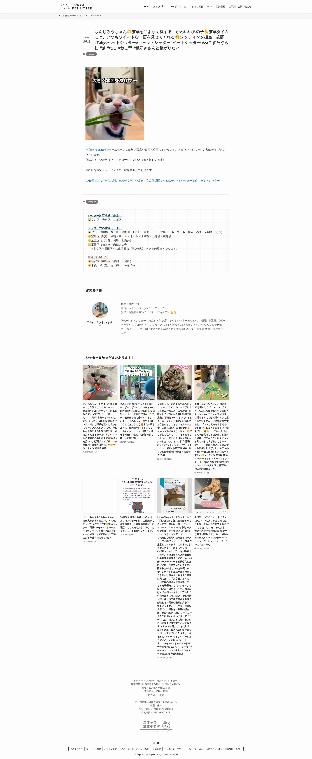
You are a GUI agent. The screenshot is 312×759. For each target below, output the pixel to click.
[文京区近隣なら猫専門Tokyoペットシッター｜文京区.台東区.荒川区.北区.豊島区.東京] (75, 6)
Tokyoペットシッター (100, 324)
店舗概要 (156, 749)
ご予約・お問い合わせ (138, 749)
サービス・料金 (93, 749)
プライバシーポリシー (174, 749)
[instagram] (154, 743)
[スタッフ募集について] (156, 731)
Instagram (91, 54)
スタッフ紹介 (110, 749)
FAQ (122, 749)
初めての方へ (76, 749)
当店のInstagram (95, 149)
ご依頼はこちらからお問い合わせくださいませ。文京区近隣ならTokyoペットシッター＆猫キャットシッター (152, 180)
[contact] (157, 743)
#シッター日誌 (195, 749)
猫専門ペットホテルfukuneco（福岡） (224, 749)
